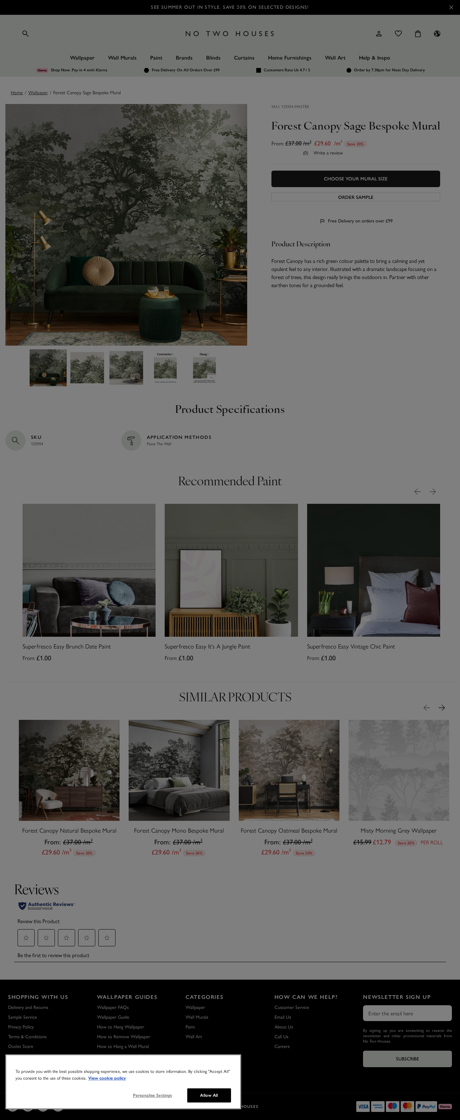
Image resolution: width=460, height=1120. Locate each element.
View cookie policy (107, 1078)
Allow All (209, 1095)
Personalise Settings (152, 1095)
